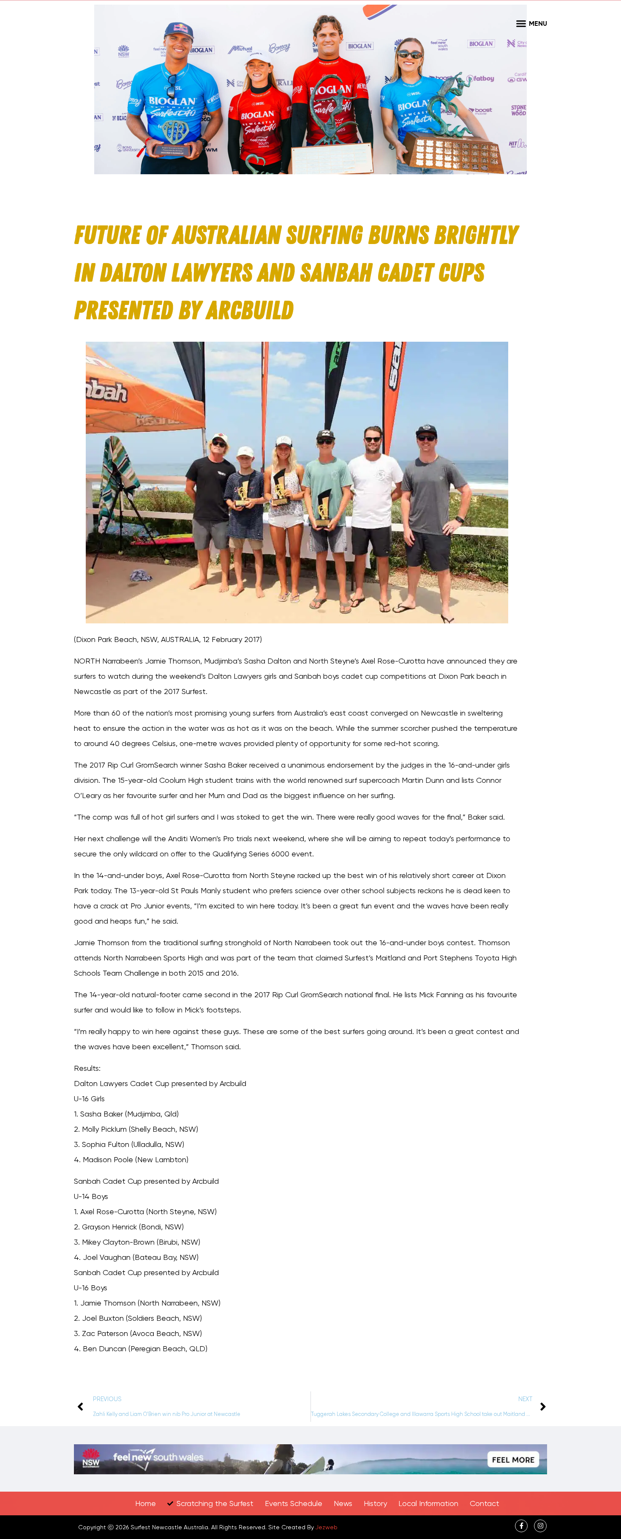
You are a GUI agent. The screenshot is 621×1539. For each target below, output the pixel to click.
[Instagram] (540, 1526)
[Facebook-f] (521, 1526)
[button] (521, 23)
